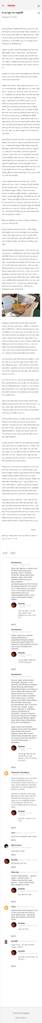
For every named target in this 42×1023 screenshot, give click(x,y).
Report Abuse (21, 1018)
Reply (13, 625)
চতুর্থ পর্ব (4, 539)
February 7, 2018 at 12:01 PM (21, 677)
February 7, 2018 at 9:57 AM (21, 565)
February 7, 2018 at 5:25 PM (28, 891)
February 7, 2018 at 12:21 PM (21, 775)
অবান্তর (11, 5)
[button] (38, 13)
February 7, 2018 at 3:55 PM (29, 872)
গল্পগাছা (5, 553)
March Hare (16, 845)
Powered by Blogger (21, 1013)
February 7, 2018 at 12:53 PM (28, 860)
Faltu (13, 907)
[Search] (38, 6)
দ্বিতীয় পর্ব (27, 536)
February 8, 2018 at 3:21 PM (28, 953)
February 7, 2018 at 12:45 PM (25, 833)
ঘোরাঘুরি (12, 553)
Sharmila (15, 872)
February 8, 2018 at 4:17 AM (28, 926)
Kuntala (21, 603)
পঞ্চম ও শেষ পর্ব (12, 539)
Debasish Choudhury (20, 772)
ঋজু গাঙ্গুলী (14, 941)
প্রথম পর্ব (21, 536)
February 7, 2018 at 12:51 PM (21, 847)
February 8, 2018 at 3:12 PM (27, 941)
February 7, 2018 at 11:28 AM (21, 632)
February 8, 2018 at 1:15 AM (25, 907)
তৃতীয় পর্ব (34, 536)
